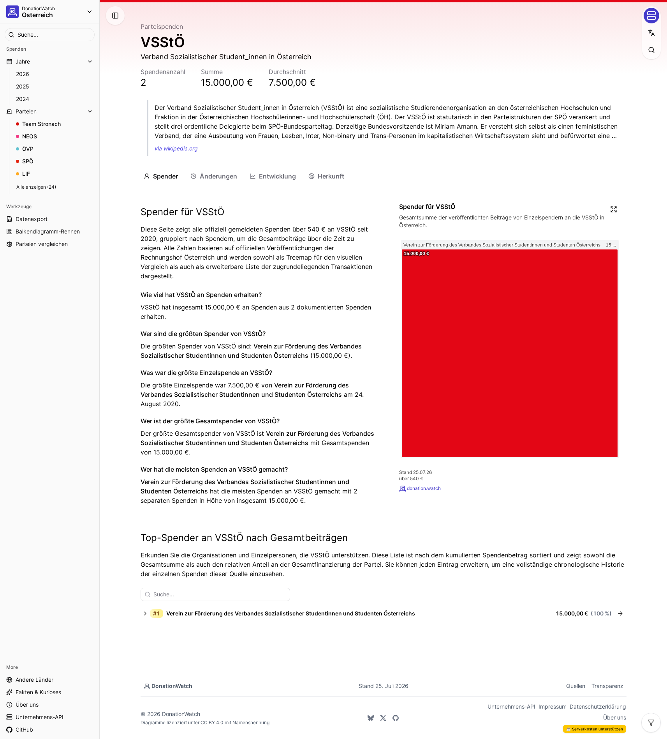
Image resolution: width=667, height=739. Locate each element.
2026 (22, 74)
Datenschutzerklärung (598, 706)
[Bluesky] (370, 718)
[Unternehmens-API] (651, 15)
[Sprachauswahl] (651, 33)
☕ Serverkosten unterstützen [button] (594, 729)
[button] (376, 613)
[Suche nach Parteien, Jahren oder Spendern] (651, 50)
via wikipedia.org (176, 148)
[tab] (161, 176)
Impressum (553, 706)
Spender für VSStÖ (182, 211)
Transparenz (607, 685)
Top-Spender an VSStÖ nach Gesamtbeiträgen (244, 537)
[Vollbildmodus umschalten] (613, 209)
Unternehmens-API (511, 706)
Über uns (614, 717)
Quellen (575, 685)
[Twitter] (383, 718)
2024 (22, 98)
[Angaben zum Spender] (620, 613)
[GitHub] (395, 718)
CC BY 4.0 (212, 722)
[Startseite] (12, 11)
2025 (22, 86)
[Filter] (651, 722)
